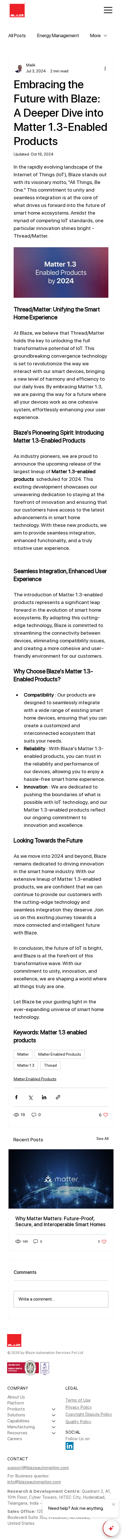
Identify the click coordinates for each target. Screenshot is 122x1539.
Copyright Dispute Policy (89, 1414)
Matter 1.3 (25, 1065)
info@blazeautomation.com (34, 1482)
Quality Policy (78, 1422)
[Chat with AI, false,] (111, 1528)
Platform (15, 1403)
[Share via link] (58, 1097)
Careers (14, 1438)
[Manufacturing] (54, 1427)
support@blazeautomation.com (38, 1467)
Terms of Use (78, 1400)
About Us (16, 1397)
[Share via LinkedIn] (44, 1097)
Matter (23, 1054)
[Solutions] (54, 1415)
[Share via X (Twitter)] (30, 1097)
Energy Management (58, 35)
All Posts (17, 35)
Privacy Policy (79, 1407)
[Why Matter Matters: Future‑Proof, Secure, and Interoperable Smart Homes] (61, 1179)
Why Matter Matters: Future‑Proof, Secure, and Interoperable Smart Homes (60, 1221)
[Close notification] (113, 1504)
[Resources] (54, 1433)
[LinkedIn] (69, 1446)
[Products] (54, 1409)
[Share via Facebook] (16, 1097)
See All (102, 1138)
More (95, 35)
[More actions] (105, 68)
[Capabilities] (54, 1421)
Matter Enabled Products (59, 1054)
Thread (50, 1065)
